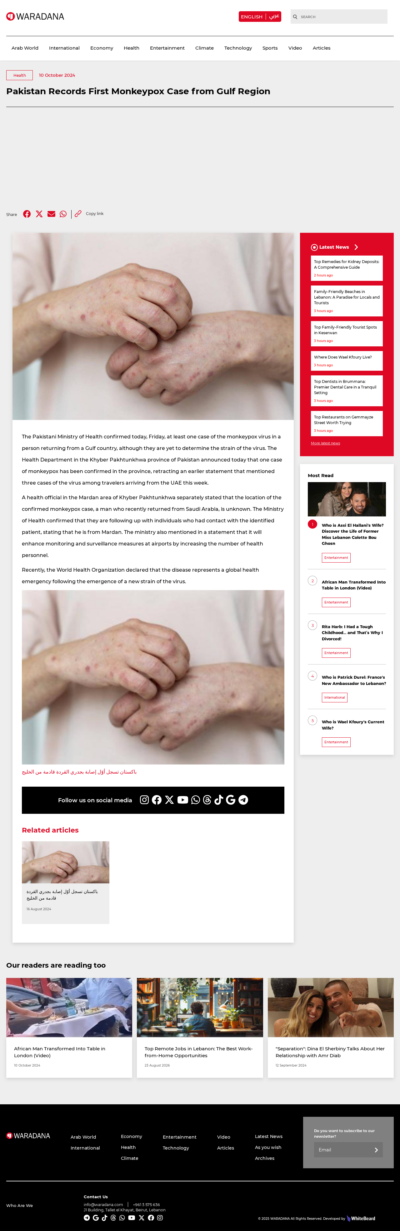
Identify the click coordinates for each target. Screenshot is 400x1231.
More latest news (325, 443)
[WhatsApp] (195, 800)
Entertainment (167, 48)
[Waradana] (35, 16)
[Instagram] (144, 800)
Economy (101, 48)
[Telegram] (243, 800)
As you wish (268, 1147)
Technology (238, 48)
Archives (264, 1158)
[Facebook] (27, 214)
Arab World (25, 48)
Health (131, 48)
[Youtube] (182, 800)
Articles (322, 48)
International (64, 48)
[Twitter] (39, 214)
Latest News (268, 1136)
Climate (204, 48)
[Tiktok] (218, 800)
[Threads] (207, 800)
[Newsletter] (376, 1150)
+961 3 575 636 (146, 1204)
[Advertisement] (200, 158)
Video (295, 48)
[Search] (295, 17)
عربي (274, 15)
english (251, 16)
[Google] (231, 800)
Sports (270, 48)
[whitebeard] (360, 1218)
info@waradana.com (103, 1204)
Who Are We (19, 1205)
